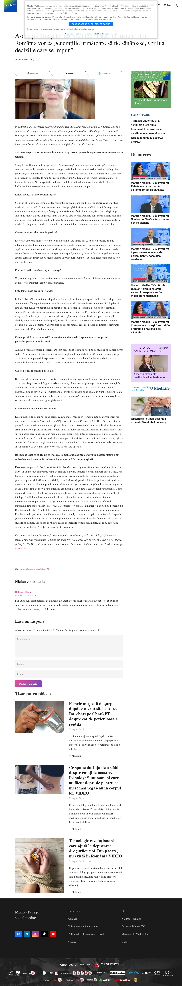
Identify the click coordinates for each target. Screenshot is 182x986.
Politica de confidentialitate (83, 926)
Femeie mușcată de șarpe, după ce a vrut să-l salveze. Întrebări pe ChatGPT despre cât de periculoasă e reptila (93, 713)
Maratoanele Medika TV (135, 934)
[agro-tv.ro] (106, 979)
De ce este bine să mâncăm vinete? (150, 102)
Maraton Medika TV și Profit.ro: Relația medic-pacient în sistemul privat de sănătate (150, 186)
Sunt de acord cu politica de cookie (91, 24)
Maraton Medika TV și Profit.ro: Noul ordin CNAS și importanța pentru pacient (150, 219)
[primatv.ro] (11, 973)
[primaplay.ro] (55, 973)
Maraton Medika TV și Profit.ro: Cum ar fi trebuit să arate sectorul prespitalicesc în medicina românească (150, 290)
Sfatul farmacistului (145, 349)
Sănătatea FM (42, 568)
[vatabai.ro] (136, 980)
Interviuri (29, 568)
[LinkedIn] (27, 934)
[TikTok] (44, 934)
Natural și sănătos (131, 918)
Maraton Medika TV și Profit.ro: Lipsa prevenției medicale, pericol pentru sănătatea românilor (150, 254)
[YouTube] (53, 934)
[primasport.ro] (77, 973)
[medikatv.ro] (146, 973)
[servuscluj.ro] (123, 979)
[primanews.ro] (43, 973)
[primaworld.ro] (93, 979)
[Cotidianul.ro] (118, 973)
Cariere (72, 942)
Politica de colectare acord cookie (86, 934)
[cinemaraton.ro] (158, 973)
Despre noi (74, 911)
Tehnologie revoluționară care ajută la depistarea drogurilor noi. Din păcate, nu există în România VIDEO (95, 848)
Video (125, 942)
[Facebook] (18, 934)
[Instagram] (35, 934)
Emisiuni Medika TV (133, 926)
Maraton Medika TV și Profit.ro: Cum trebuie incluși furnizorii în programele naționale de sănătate (150, 327)
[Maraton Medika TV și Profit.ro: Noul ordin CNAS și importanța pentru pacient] (150, 204)
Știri (124, 911)
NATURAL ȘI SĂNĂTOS (146, 76)
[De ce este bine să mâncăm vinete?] (151, 89)
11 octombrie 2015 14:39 (25, 595)
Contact (72, 918)
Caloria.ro (140, 114)
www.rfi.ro (20, 548)
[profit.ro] (101, 973)
